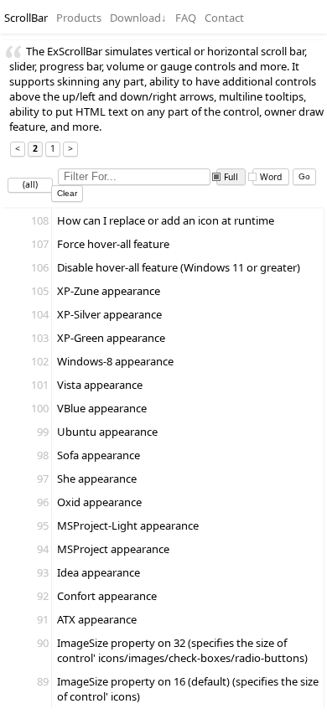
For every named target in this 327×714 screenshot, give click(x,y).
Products (78, 17)
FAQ (185, 17)
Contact (224, 17)
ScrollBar (26, 17)
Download (138, 17)
